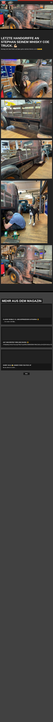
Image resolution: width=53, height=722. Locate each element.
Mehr (26, 373)
